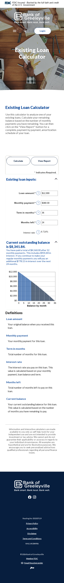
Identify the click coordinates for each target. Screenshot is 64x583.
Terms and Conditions (32, 538)
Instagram (34, 498)
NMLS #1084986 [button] (32, 544)
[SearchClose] (25, 31)
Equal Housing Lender (33, 563)
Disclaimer (32, 533)
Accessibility (32, 528)
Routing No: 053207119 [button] (32, 518)
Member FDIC (32, 558)
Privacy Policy (32, 523)
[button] (32, 179)
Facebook (29, 498)
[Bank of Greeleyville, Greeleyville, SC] (32, 18)
